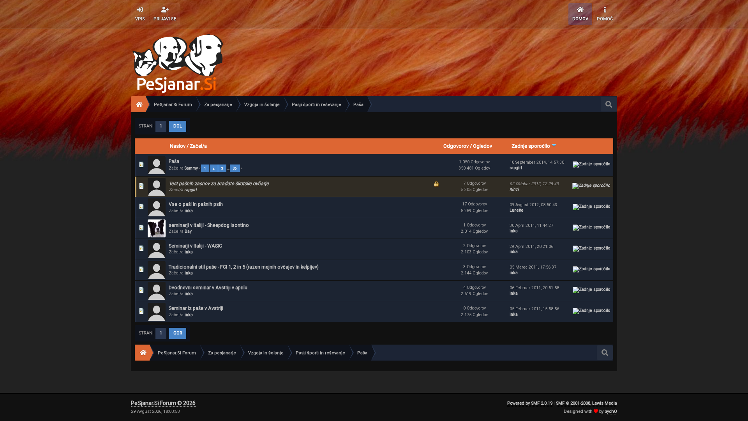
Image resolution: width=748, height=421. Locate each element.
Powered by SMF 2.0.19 (529, 403)
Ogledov (482, 146)
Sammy (191, 168)
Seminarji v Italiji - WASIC (195, 246)
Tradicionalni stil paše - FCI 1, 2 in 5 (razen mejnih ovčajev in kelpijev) (244, 267)
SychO (611, 411)
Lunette (517, 210)
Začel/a (198, 146)
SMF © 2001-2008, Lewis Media (586, 403)
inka (189, 210)
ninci (514, 189)
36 (235, 168)
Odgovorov (456, 146)
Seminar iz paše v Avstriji (196, 308)
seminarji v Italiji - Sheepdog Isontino (209, 225)
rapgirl (516, 167)
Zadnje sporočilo (531, 146)
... (228, 168)
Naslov (177, 146)
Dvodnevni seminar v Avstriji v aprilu (208, 287)
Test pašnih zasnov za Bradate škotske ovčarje (219, 183)
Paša (174, 161)
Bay (188, 231)
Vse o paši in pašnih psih (196, 204)
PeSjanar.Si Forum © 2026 (163, 403)
